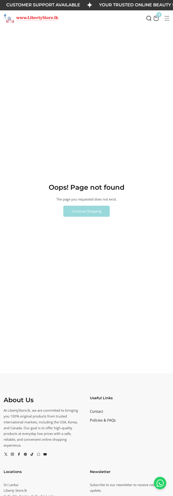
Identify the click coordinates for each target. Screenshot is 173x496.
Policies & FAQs (103, 420)
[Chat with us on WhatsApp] (160, 483)
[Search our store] (148, 18)
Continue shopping (86, 211)
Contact (96, 411)
